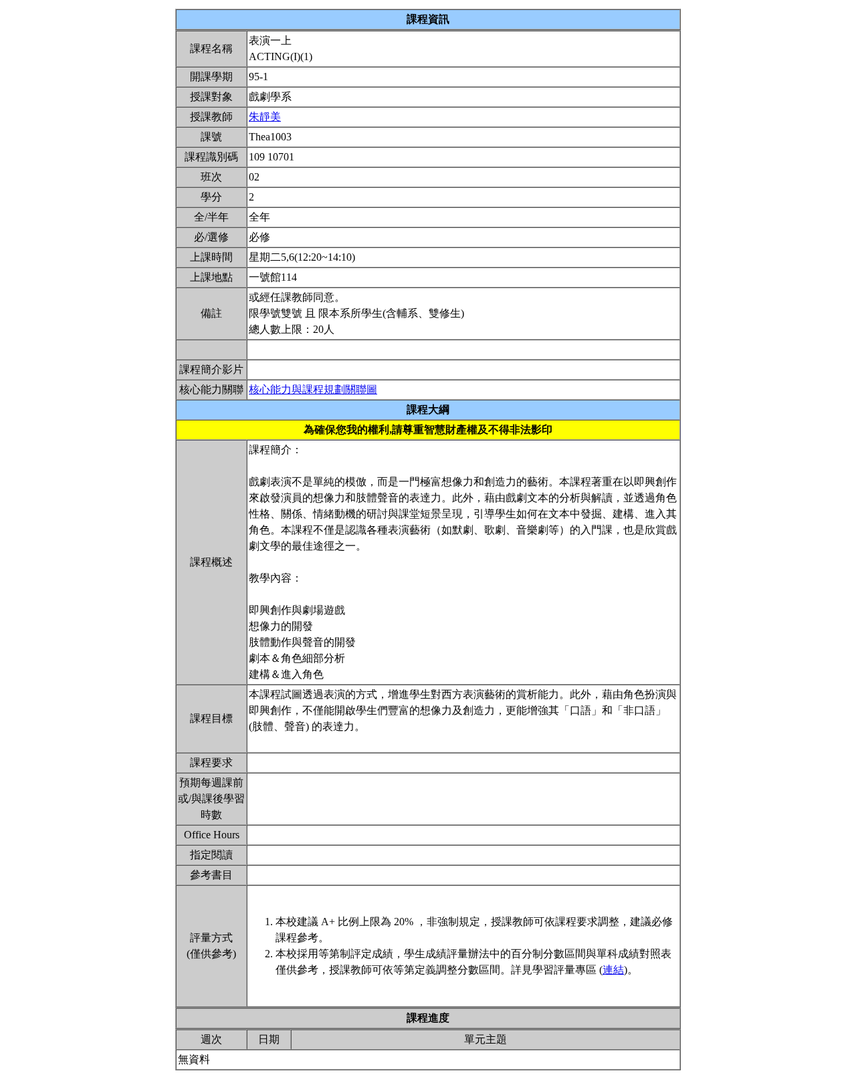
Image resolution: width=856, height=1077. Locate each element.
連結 (613, 969)
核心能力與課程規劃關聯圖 (313, 389)
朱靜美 (265, 116)
